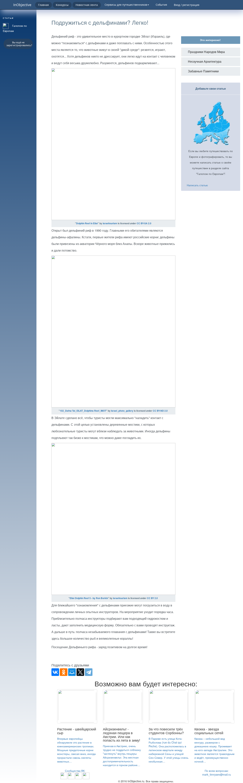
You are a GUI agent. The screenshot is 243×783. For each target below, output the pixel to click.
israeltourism (110, 223)
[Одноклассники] (63, 672)
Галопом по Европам (15, 28)
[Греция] (86, 775)
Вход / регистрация (186, 5)
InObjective (22, 4)
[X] (80, 672)
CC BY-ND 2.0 (160, 410)
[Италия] (71, 775)
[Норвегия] (78, 775)
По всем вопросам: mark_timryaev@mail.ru (216, 772)
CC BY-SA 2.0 (144, 223)
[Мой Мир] (72, 672)
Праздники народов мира (206, 52)
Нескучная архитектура (204, 61)
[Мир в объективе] (64, 775)
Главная (43, 5)
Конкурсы (62, 5)
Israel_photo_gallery (122, 410)
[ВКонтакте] (55, 672)
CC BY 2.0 (152, 598)
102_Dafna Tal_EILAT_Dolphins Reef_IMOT (83, 410)
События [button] (161, 4)
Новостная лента (87, 5)
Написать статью (197, 185)
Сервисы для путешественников (126, 4)
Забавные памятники (203, 71)
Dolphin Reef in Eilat (87, 223)
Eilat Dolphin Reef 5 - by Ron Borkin (89, 598)
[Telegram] (88, 672)
